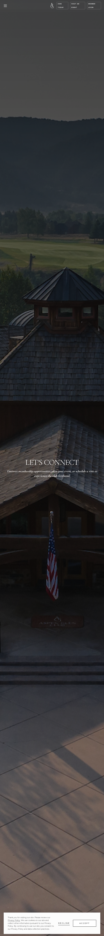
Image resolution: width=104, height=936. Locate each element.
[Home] (52, 5)
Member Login (92, 5)
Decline (64, 923)
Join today (61, 5)
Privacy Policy (14, 920)
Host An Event (75, 5)
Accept (84, 923)
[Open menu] (5, 5)
